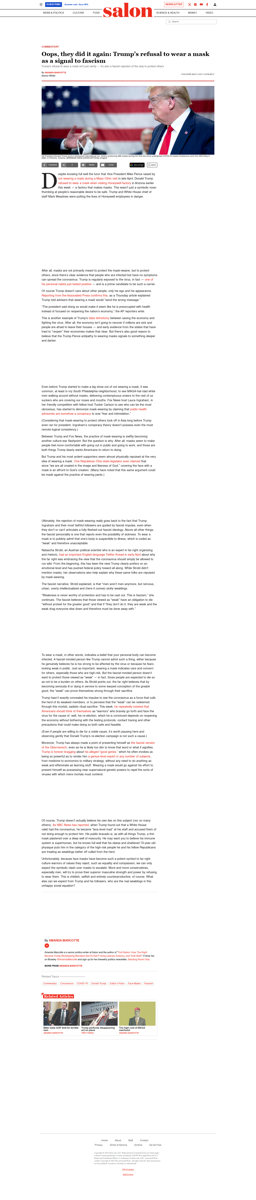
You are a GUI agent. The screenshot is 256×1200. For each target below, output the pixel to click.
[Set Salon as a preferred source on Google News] (137, 165)
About (118, 1140)
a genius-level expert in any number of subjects (119, 756)
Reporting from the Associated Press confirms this (75, 295)
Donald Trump (98, 984)
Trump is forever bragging (59, 752)
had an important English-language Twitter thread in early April (100, 554)
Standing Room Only (138, 959)
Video (209, 13)
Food (96, 13)
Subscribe (53, 4)
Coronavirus (66, 984)
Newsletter (173, 4)
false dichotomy (99, 318)
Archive (138, 1145)
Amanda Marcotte (55, 73)
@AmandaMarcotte (67, 959)
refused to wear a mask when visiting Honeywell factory (94, 183)
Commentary (50, 984)
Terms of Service (118, 1145)
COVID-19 (82, 984)
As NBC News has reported (71, 825)
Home (104, 1140)
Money (192, 13)
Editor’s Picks (117, 984)
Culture (78, 13)
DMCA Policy (128, 1175)
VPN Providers (128, 1170)
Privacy (99, 1145)
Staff (130, 1140)
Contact (144, 1140)
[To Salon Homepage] (128, 10)
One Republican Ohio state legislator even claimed (107, 461)
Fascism (148, 984)
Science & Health (167, 13)
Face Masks (134, 984)
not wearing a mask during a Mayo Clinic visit (87, 178)
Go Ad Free (155, 1145)
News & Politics (53, 13)
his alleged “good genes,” (101, 752)
